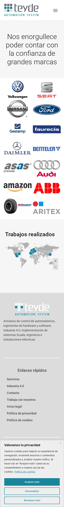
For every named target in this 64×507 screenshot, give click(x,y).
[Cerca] (60, 443)
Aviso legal (14, 406)
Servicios (13, 379)
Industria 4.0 (15, 386)
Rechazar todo (32, 500)
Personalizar (32, 491)
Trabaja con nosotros (21, 399)
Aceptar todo (32, 481)
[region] (32, 473)
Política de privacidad (21, 413)
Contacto (13, 393)
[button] (55, 10)
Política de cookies (24, 471)
